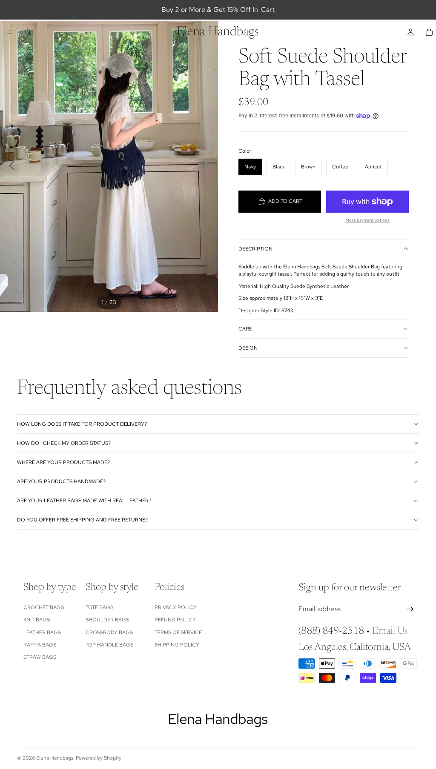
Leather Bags (42, 632)
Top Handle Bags (109, 644)
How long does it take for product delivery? (82, 424)
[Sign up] (410, 609)
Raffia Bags (39, 644)
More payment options (367, 220)
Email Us (389, 631)
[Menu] (10, 32)
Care (245, 328)
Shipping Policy (177, 644)
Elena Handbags (54, 758)
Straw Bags (39, 657)
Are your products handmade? (61, 481)
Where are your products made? (63, 462)
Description (255, 248)
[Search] (28, 32)
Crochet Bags (43, 607)
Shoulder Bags (107, 620)
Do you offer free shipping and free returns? (82, 519)
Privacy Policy (176, 607)
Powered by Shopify (98, 758)
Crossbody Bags (109, 632)
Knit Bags (36, 620)
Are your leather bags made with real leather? (84, 500)
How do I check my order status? (64, 443)
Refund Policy (175, 620)
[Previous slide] (9, 166)
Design (248, 348)
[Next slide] (208, 166)
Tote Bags (99, 607)
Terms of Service (178, 632)
